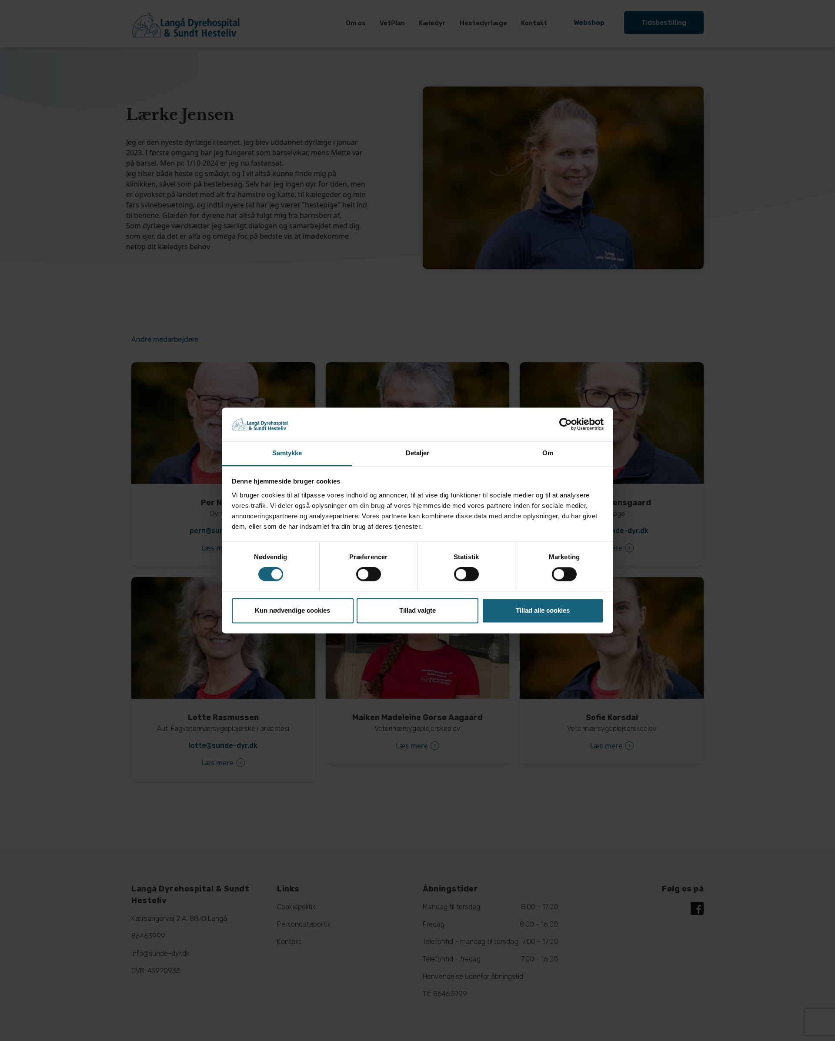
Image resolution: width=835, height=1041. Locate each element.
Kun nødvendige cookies (292, 610)
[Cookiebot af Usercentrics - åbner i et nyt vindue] (566, 424)
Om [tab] (547, 453)
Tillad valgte (417, 610)
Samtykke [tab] (287, 453)
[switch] (368, 574)
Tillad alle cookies (543, 610)
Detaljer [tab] (418, 453)
